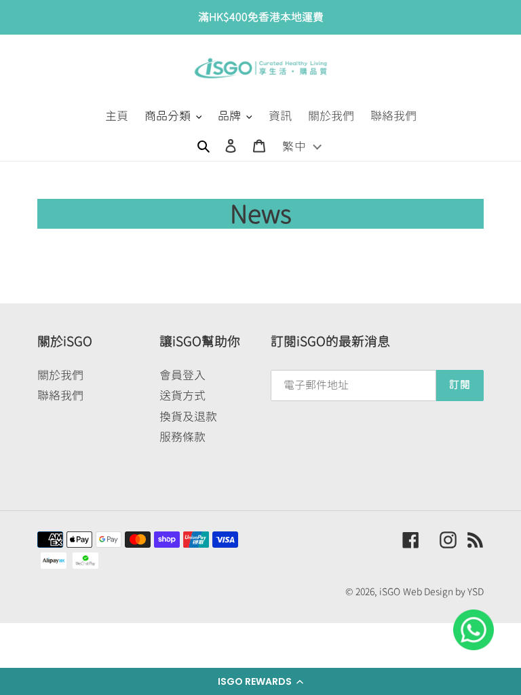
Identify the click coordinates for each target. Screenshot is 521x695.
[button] (260, 681)
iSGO (389, 592)
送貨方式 (182, 395)
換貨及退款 (188, 416)
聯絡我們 (60, 395)
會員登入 (182, 375)
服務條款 (182, 437)
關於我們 (60, 375)
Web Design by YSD (443, 592)
